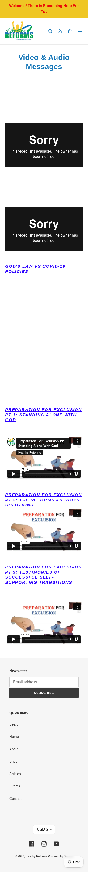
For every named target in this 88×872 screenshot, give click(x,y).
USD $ (42, 829)
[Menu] (80, 31)
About (13, 749)
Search (14, 724)
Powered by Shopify (60, 856)
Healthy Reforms (36, 856)
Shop (13, 761)
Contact (15, 799)
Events (14, 786)
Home (14, 736)
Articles (15, 774)
